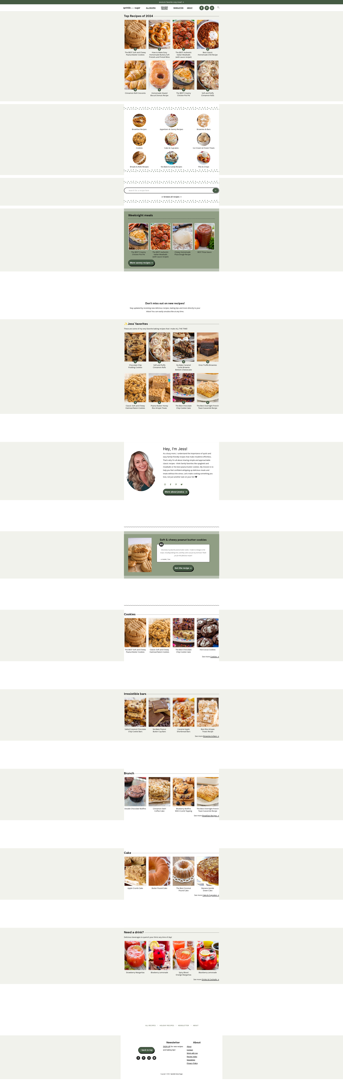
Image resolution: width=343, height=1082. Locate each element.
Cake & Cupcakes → (211, 895)
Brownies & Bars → (211, 736)
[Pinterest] (207, 8)
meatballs (167, 467)
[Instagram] (212, 8)
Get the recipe (182, 568)
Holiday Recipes (164, 8)
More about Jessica (175, 491)
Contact (190, 1050)
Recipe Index (192, 1057)
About (189, 8)
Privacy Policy (192, 1063)
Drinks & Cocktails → (210, 979)
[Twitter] (182, 484)
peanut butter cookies (190, 467)
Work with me (192, 1053)
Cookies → (214, 656)
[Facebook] (201, 8)
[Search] (216, 190)
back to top (146, 1050)
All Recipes (151, 8)
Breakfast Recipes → (210, 815)
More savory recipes (140, 262)
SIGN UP (166, 1047)
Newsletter (178, 8)
